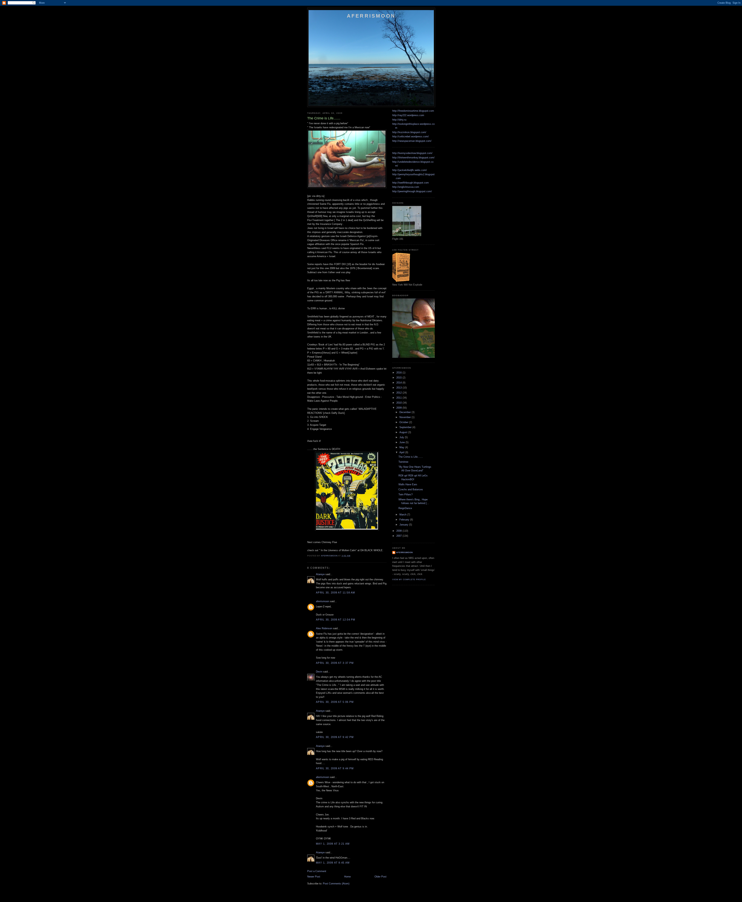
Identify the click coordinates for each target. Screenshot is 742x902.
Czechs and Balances (410, 489)
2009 (399, 407)
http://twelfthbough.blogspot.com (410, 182)
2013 (399, 387)
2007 (399, 535)
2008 (399, 530)
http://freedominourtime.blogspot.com (413, 110)
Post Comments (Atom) (336, 883)
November (405, 417)
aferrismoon (322, 601)
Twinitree (403, 461)
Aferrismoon (371, 16)
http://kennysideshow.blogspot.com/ (412, 153)
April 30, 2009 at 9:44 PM (335, 768)
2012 (399, 392)
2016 (399, 372)
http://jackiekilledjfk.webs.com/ (409, 170)
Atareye (320, 574)
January (404, 524)
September (405, 427)
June (402, 442)
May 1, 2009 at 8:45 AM (333, 862)
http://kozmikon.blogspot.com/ (409, 132)
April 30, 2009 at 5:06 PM (335, 702)
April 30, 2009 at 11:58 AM (335, 592)
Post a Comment (316, 871)
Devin (319, 671)
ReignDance (405, 508)
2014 (399, 382)
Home (347, 876)
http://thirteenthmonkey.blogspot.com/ (413, 157)
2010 (399, 402)
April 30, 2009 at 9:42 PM (335, 737)
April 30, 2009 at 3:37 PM (335, 662)
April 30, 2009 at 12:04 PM (335, 619)
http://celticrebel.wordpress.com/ (410, 136)
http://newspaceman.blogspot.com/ (411, 140)
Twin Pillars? (405, 494)
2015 (399, 377)
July (402, 437)
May (402, 447)
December (405, 412)
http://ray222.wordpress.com (408, 115)
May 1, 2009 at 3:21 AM (333, 843)
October (404, 422)
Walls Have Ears (407, 484)
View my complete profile (409, 579)
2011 (399, 397)
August (403, 432)
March (403, 514)
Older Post (380, 876)
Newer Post (313, 876)
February (404, 519)
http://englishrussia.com (405, 186)
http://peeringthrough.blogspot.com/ (412, 191)
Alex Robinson (324, 628)
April (402, 452)
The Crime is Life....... (410, 456)
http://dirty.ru (399, 119)
